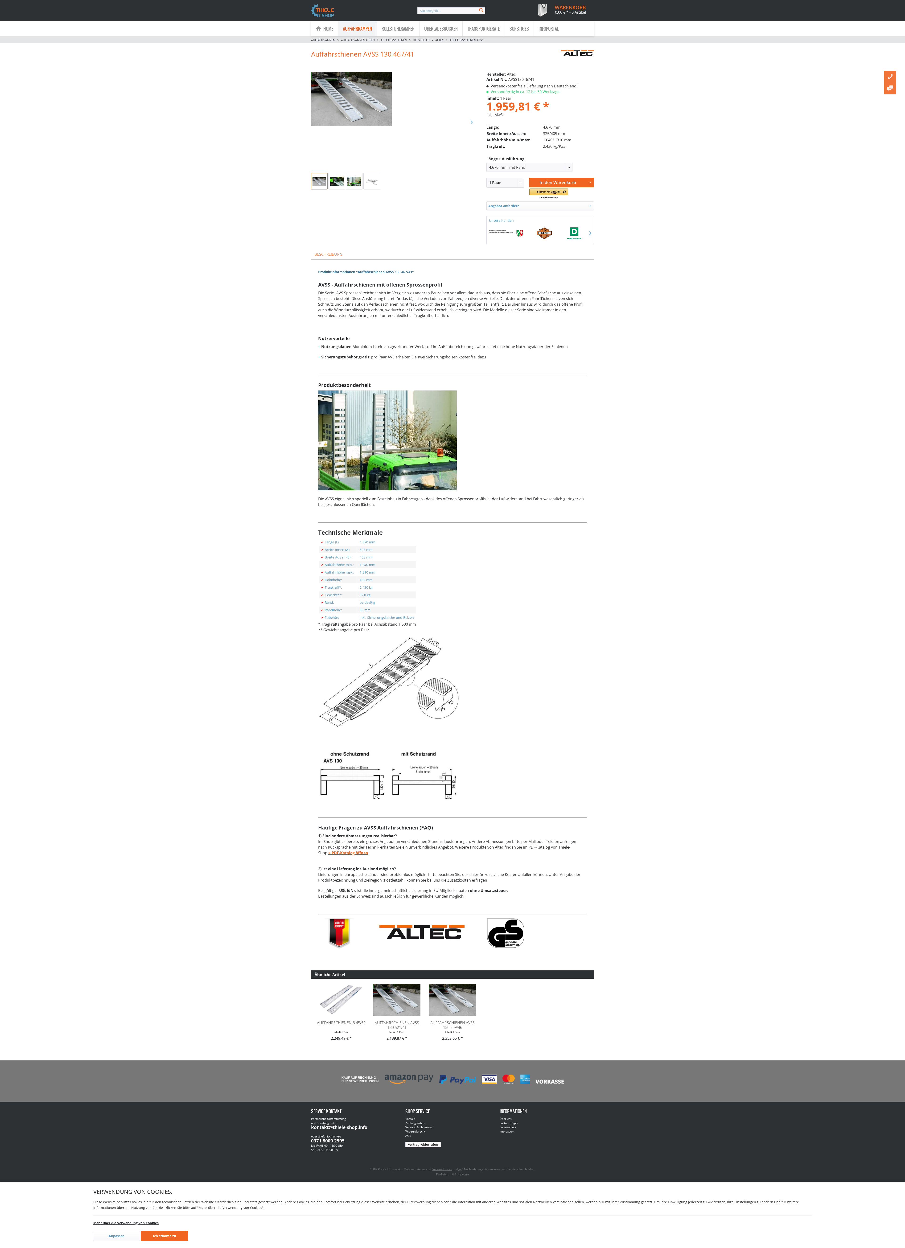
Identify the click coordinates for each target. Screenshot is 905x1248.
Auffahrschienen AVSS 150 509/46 (452, 1025)
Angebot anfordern (503, 206)
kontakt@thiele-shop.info (339, 1127)
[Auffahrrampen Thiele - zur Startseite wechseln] (322, 11)
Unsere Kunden (501, 220)
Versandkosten (442, 1169)
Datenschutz (508, 1127)
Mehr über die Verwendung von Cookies (126, 1223)
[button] (548, 194)
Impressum (507, 1131)
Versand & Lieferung (418, 1127)
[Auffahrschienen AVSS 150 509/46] (452, 999)
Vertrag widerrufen (423, 1144)
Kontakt (410, 1119)
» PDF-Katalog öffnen (348, 852)
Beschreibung (329, 254)
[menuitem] (451, 10)
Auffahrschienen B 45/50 (341, 1022)
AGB (408, 1136)
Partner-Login (509, 1123)
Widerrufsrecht (415, 1131)
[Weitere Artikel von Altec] (577, 58)
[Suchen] (481, 10)
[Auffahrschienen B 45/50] (341, 999)
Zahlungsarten (414, 1123)
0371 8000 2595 (328, 1141)
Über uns (506, 1119)
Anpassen (116, 1236)
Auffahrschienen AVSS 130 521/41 (397, 1025)
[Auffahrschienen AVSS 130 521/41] (396, 999)
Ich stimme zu (164, 1236)
